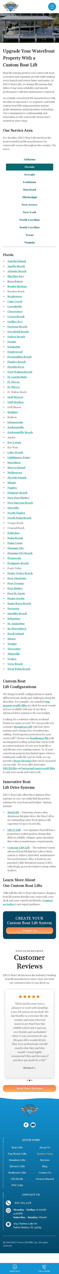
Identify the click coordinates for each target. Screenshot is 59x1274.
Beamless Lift (23, 726)
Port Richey (15, 588)
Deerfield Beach (18, 331)
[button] (52, 7)
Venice (11, 659)
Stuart (11, 638)
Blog (44, 1166)
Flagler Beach (16, 362)
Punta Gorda (15, 598)
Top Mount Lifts (17, 1153)
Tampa (12, 643)
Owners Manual (45, 1179)
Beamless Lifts (17, 1160)
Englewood (14, 351)
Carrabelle (14, 306)
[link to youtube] (33, 1124)
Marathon (13, 462)
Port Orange (15, 583)
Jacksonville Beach (20, 432)
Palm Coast (14, 543)
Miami (11, 482)
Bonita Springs (17, 286)
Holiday (12, 412)
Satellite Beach (17, 613)
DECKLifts (10, 768)
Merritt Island (16, 477)
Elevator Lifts (17, 1166)
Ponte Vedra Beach (20, 573)
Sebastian (13, 618)
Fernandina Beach (19, 356)
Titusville (13, 653)
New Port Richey (18, 497)
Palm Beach (15, 538)
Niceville (13, 508)
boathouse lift (39, 738)
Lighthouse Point (18, 457)
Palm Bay (13, 533)
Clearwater (14, 311)
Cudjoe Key (14, 321)
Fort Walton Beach (19, 372)
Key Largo (14, 442)
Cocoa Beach (15, 316)
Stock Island (15, 633)
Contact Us (29, 930)
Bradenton (14, 296)
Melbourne (14, 472)
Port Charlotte (16, 578)
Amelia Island (16, 261)
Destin (11, 341)
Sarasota (13, 608)
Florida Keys (15, 367)
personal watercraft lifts (38, 768)
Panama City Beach (19, 553)
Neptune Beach (17, 492)
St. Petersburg (16, 628)
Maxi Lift (13, 812)
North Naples (16, 513)
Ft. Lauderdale (17, 377)
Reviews (44, 1160)
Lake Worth (15, 452)
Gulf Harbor (15, 402)
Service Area (45, 1153)
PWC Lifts (17, 1185)
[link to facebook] (26, 1124)
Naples (12, 487)
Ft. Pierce (13, 387)
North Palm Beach (19, 518)
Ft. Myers (13, 382)
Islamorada (15, 422)
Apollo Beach (16, 266)
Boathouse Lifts (17, 1172)
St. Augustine (16, 623)
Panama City (15, 548)
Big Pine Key (15, 276)
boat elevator (23, 760)
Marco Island (16, 467)
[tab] (29, 159)
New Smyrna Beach (20, 502)
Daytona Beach (17, 326)
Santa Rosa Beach (19, 603)
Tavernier (14, 648)
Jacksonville (15, 427)
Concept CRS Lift (18, 847)
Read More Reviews (29, 1088)
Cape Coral (14, 301)
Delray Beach (16, 336)
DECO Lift (14, 830)
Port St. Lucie (16, 593)
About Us (44, 1147)
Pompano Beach (18, 563)
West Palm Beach (18, 669)
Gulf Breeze (15, 397)
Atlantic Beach (16, 271)
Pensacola (14, 558)
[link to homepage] (11, 6)
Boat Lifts (17, 1147)
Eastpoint (13, 346)
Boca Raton (15, 281)
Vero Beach (15, 664)
